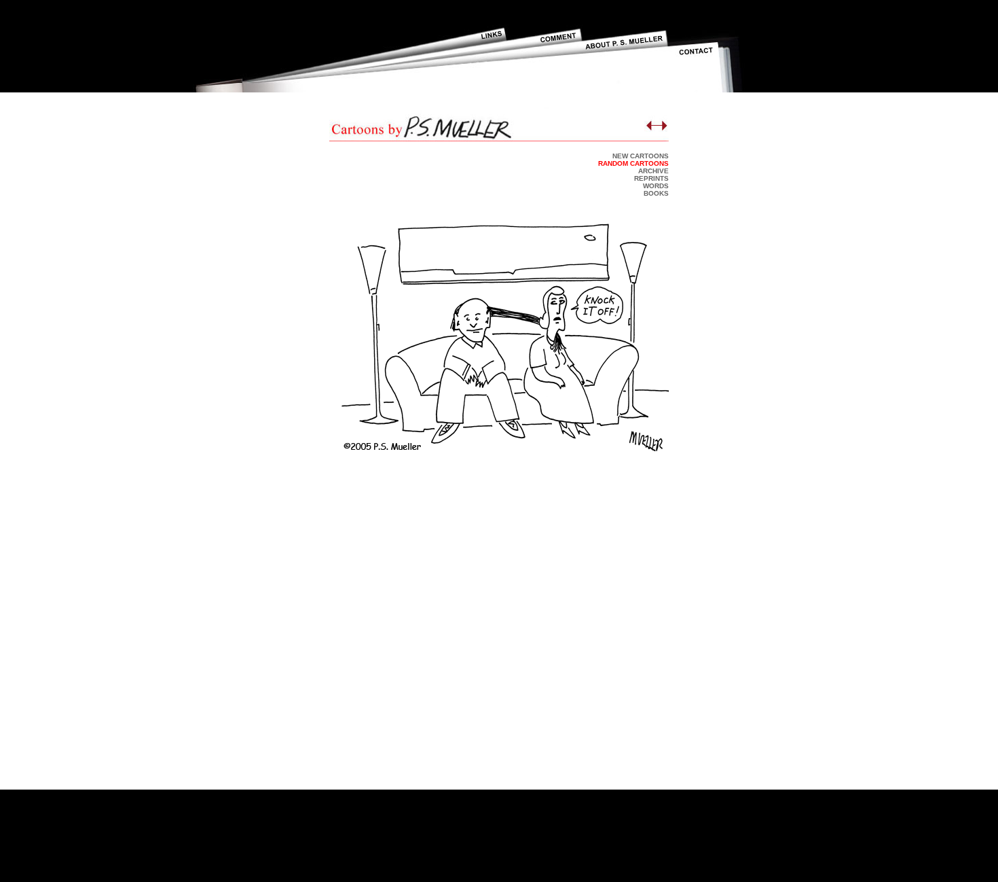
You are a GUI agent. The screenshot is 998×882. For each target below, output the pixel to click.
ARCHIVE (653, 171)
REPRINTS (651, 178)
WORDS (656, 186)
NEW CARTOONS (640, 156)
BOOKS (656, 193)
